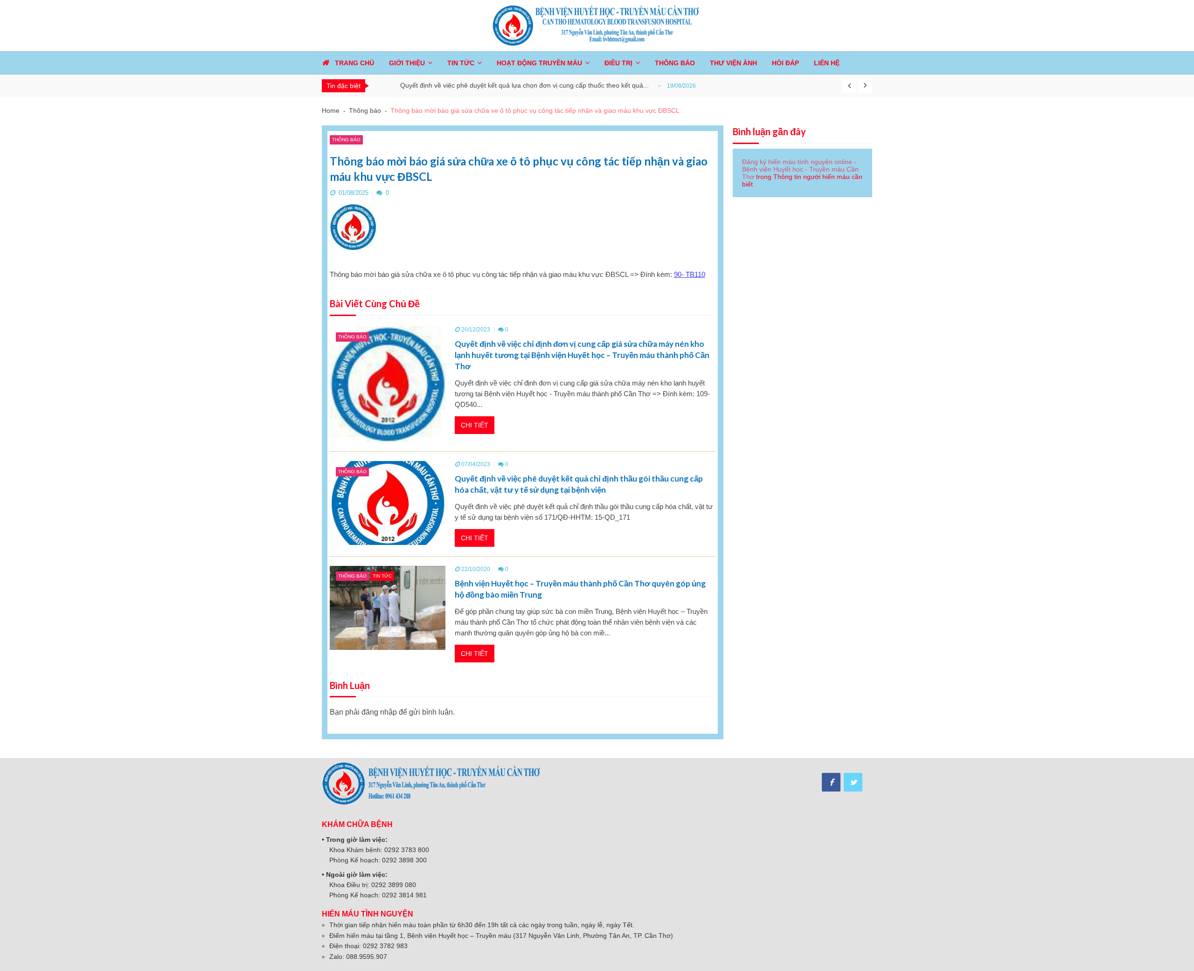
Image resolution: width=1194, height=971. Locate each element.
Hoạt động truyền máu (539, 63)
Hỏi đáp (785, 63)
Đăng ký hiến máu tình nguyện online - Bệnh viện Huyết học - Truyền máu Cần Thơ (800, 169)
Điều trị (618, 63)
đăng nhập (379, 712)
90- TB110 (689, 274)
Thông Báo (675, 63)
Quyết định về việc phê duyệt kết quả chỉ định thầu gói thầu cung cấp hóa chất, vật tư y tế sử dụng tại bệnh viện (579, 484)
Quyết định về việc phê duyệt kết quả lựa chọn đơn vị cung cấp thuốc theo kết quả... (524, 85)
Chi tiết (474, 425)
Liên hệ (827, 63)
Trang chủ (354, 63)
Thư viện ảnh (733, 63)
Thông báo (346, 139)
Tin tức (460, 63)
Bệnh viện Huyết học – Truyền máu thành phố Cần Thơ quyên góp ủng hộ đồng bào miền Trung (580, 588)
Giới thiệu (407, 63)
